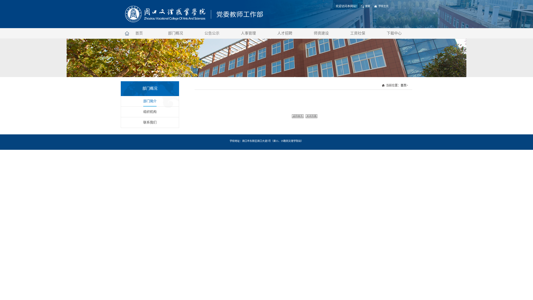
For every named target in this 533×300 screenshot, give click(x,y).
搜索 (367, 6)
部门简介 (150, 101)
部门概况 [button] (175, 33)
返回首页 (298, 116)
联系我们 (150, 122)
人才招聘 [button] (284, 33)
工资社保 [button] (357, 33)
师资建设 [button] (321, 33)
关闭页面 (311, 116)
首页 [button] (139, 33)
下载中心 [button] (394, 33)
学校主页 (384, 6)
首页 (403, 85)
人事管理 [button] (248, 33)
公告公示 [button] (211, 33)
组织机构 (150, 112)
